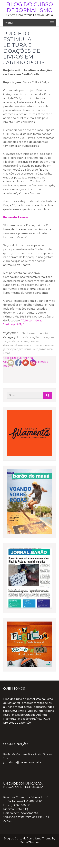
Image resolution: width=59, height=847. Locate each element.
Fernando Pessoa (15, 217)
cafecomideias (19, 341)
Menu (9, 22)
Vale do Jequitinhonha (18, 357)
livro (35, 349)
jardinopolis (10, 349)
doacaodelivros (13, 345)
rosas (6, 353)
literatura (25, 349)
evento (28, 345)
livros (42, 349)
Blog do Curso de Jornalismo (29, 7)
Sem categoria (44, 337)
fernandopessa (44, 345)
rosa (50, 349)
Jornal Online (25, 337)
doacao (34, 341)
